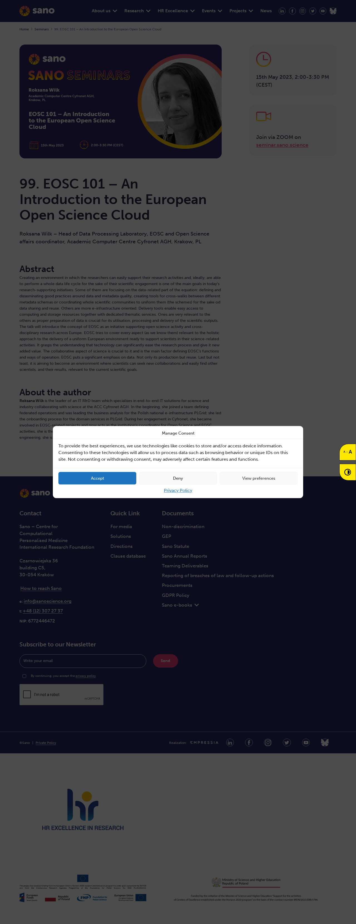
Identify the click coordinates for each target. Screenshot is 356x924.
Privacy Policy (178, 490)
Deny (178, 478)
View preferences (258, 478)
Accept (97, 478)
